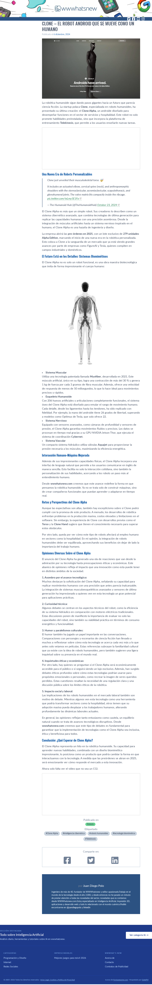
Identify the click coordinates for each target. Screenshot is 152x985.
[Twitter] (129, 19)
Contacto (109, 962)
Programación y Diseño (15, 958)
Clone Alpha (52, 833)
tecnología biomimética (124, 833)
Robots (90, 824)
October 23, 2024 (107, 205)
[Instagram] (143, 19)
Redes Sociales (11, 967)
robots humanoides (99, 833)
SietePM (145, 980)
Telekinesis (91, 839)
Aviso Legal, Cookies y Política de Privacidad (57, 980)
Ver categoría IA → (139, 935)
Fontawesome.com (120, 980)
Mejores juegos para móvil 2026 (70, 958)
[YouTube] (138, 19)
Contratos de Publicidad (116, 967)
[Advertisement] (91, 148)
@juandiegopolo (74, 908)
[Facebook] (133, 19)
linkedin (86, 908)
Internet (7, 962)
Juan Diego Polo (93, 885)
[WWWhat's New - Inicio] (76, 8)
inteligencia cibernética (74, 833)
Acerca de (109, 958)
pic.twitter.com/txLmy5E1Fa (63, 198)
